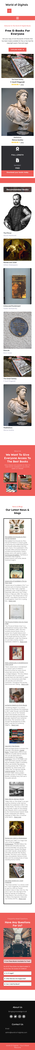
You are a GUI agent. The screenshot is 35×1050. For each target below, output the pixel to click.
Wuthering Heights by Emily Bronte (16, 705)
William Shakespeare (12, 843)
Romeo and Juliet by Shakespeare (16, 838)
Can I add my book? (13, 984)
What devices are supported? (16, 978)
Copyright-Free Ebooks (12, 746)
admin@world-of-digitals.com (16, 1032)
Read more (12, 601)
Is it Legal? (10, 973)
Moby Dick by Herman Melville (14, 799)
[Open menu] (9, 11)
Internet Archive (10, 771)
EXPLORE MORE (16, 49)
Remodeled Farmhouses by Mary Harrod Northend (15, 537)
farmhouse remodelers (12, 555)
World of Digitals (17, 4)
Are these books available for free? (18, 961)
